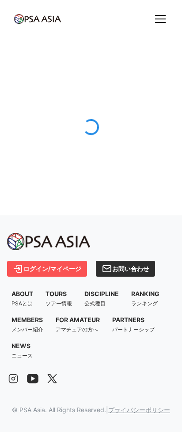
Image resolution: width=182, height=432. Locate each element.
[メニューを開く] (160, 18)
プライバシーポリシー (139, 409)
